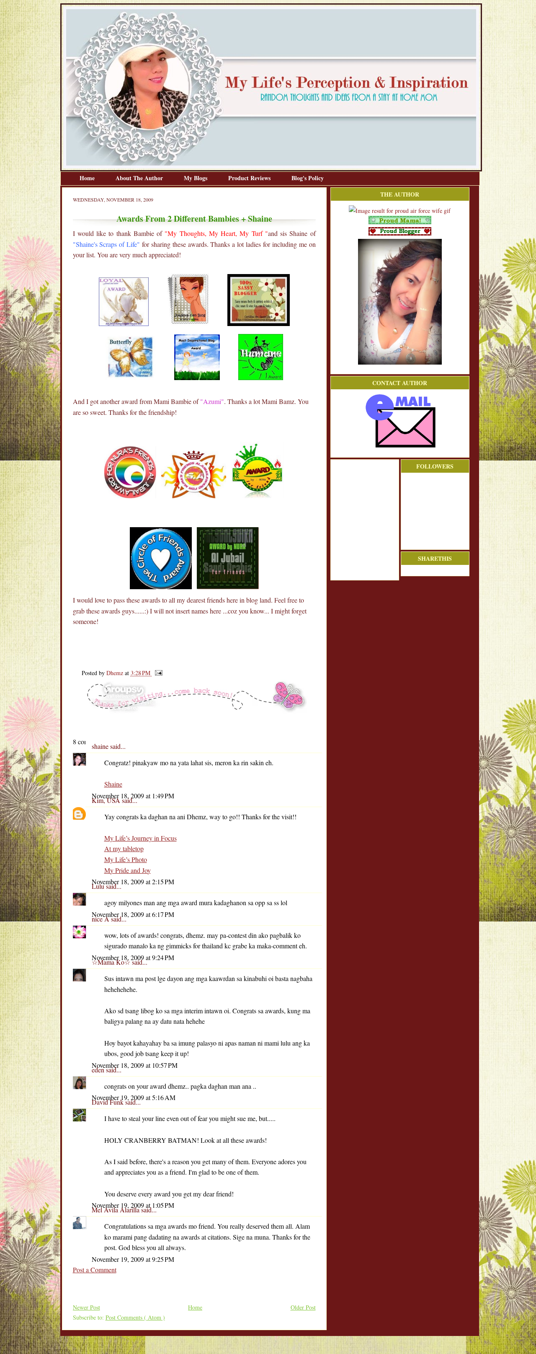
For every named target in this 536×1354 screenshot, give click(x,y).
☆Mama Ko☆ (112, 962)
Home (88, 177)
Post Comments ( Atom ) (135, 1317)
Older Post (303, 1307)
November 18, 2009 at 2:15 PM (133, 881)
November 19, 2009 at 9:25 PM (133, 1259)
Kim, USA (107, 800)
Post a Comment (94, 1269)
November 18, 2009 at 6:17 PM (133, 914)
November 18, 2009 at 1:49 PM (133, 795)
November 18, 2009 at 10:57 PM (135, 1065)
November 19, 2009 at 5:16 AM (133, 1097)
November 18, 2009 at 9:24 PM (133, 957)
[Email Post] (157, 673)
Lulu (99, 886)
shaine (101, 746)
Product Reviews (250, 177)
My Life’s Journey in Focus (140, 838)
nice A (101, 918)
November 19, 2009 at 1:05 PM (133, 1205)
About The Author (140, 177)
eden (99, 1069)
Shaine (113, 783)
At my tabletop (124, 848)
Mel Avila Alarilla (116, 1209)
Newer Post (86, 1307)
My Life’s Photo (125, 859)
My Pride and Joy (127, 870)
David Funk (108, 1102)
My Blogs (196, 177)
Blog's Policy (307, 177)
